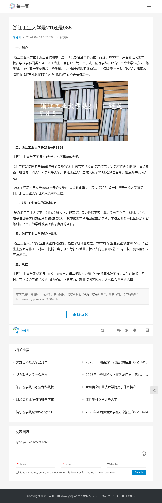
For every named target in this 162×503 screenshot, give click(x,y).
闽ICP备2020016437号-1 (111, 496)
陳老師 (17, 37)
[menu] (149, 6)
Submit (139, 472)
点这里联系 (91, 294)
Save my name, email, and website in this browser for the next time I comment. (68, 472)
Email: (67, 464)
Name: (22, 464)
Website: (112, 464)
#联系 (131, 496)
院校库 (64, 37)
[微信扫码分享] (118, 330)
